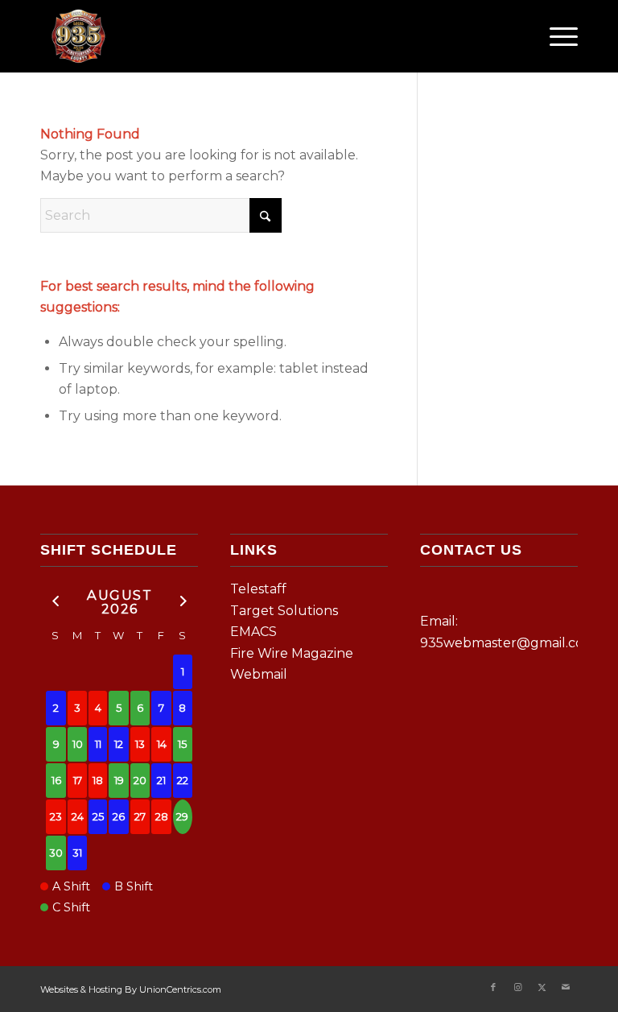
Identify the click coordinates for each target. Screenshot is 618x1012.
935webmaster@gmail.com (508, 643)
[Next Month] (182, 601)
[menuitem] (556, 36)
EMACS (253, 631)
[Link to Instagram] (517, 987)
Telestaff (258, 589)
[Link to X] (541, 987)
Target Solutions (284, 610)
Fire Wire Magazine (291, 653)
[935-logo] (77, 36)
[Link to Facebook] (493, 987)
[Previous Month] (56, 601)
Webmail (258, 674)
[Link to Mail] (566, 987)
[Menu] (556, 36)
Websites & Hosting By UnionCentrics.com (130, 989)
